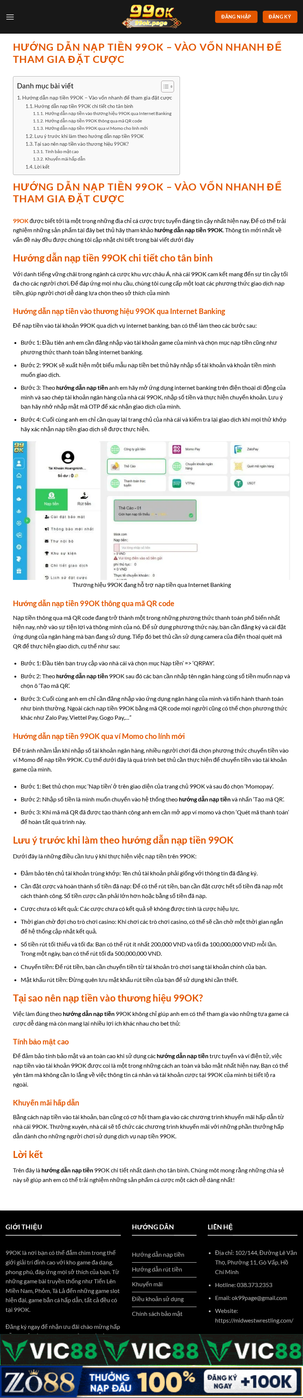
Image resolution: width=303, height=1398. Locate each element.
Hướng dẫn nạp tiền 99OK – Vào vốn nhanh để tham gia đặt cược (97, 97)
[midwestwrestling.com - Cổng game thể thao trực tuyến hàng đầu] (151, 16)
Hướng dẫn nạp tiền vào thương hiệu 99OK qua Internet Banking (108, 113)
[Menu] (10, 17)
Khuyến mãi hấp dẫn (65, 158)
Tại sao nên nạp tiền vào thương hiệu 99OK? (81, 144)
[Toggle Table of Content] (164, 86)
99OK (20, 220)
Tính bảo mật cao (61, 151)
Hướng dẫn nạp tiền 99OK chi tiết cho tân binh (84, 106)
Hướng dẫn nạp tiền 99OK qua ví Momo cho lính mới (96, 128)
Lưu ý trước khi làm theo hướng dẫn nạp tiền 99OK (89, 136)
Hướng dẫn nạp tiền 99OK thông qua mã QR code (93, 120)
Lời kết (42, 167)
